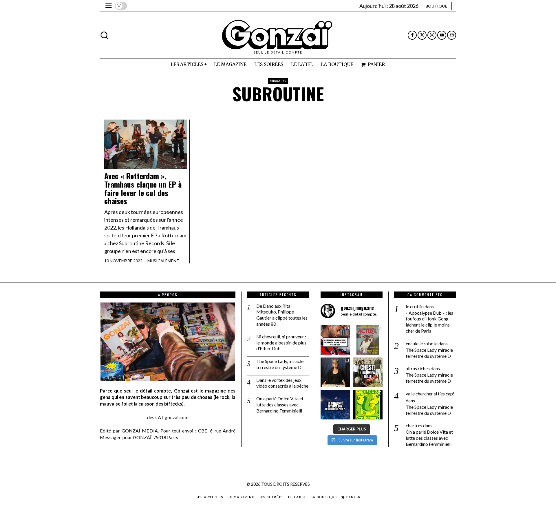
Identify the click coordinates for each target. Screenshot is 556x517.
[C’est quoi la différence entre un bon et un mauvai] (335, 404)
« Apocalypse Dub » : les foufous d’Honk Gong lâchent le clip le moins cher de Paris (429, 321)
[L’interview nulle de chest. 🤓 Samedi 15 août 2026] (368, 372)
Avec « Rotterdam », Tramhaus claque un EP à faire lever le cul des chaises (143, 188)
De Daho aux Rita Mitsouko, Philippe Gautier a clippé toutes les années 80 (282, 315)
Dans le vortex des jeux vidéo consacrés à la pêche (282, 383)
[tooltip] (412, 35)
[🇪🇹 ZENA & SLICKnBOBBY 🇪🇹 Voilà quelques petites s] (335, 340)
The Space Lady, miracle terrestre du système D (279, 364)
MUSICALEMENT (163, 260)
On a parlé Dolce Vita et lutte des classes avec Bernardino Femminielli (279, 404)
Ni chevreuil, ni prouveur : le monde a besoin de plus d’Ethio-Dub (281, 342)
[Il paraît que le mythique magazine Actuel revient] (368, 340)
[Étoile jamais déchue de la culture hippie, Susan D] (335, 372)
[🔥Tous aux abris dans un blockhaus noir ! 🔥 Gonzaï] (368, 404)
